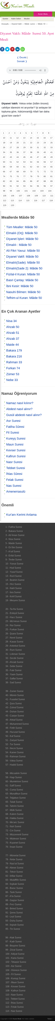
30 (31, 147)
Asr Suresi (13, 421)
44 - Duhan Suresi (15, 711)
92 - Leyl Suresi (13, 916)
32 (45, 147)
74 (4, 176)
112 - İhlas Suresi (14, 1003)
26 (4, 147)
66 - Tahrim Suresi (15, 806)
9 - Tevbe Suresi (14, 559)
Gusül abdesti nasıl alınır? (24, 415)
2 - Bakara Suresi (14, 531)
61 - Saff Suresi (13, 785)
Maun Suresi (14, 444)
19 (11, 143)
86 (31, 181)
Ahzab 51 (12, 332)
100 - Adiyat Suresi (15, 954)
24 (45, 143)
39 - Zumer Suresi (14, 691)
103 (42, 191)
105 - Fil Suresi (13, 974)
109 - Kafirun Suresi (15, 990)
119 (4, 205)
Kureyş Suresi (15, 438)
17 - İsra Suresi (13, 592)
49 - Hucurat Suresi (15, 732)
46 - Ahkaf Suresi (14, 720)
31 (38, 147)
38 (31, 152)
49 (51, 157)
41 (51, 152)
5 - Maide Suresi (14, 543)
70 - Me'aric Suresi (15, 822)
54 (31, 162)
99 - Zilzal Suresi (14, 950)
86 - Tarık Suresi (14, 892)
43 (11, 157)
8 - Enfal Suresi (13, 555)
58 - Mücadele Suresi (16, 773)
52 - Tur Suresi (13, 744)
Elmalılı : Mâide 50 (18, 245)
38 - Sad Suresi (13, 682)
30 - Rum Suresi (14, 650)
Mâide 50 (41, 24)
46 (31, 157)
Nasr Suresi (14, 462)
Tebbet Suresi (15, 468)
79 (38, 176)
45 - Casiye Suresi (15, 715)
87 (38, 181)
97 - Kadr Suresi (14, 941)
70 (31, 171)
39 (38, 152)
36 (17, 152)
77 (24, 176)
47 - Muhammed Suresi (17, 724)
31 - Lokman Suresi (15, 654)
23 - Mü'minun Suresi (16, 621)
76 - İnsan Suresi (14, 847)
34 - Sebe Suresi (14, 666)
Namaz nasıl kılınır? (19, 403)
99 (11, 191)
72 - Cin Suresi (13, 830)
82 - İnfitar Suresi (14, 876)
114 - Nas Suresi (14, 1011)
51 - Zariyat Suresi (15, 740)
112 (4, 200)
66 (4, 171)
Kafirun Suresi (16, 456)
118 (51, 200)
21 (24, 143)
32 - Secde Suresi (14, 658)
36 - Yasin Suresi (14, 674)
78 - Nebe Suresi (14, 859)
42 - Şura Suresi (14, 703)
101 (26, 191)
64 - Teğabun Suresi (16, 798)
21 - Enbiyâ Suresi (15, 613)
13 (24, 138)
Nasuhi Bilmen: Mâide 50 (23, 292)
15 (38, 138)
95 (38, 186)
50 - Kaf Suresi (13, 736)
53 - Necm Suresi (14, 748)
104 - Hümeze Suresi (16, 970)
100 (18, 191)
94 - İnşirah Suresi (15, 925)
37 (24, 152)
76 (17, 176)
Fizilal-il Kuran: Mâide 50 (23, 274)
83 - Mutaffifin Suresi (16, 880)
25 (51, 143)
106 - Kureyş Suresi (15, 978)
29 (24, 147)
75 (11, 176)
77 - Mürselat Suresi (16, 855)
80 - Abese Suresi (14, 867)
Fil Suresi (12, 432)
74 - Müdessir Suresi (16, 838)
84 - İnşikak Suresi (15, 884)
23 (38, 143)
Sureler (5, 19)
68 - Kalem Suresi (14, 814)
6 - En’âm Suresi (14, 547)
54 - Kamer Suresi (15, 752)
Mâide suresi (30, 24)
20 (17, 143)
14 (31, 138)
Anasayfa (5, 24)
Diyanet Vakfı (17, 24)
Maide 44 (12, 344)
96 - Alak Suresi (13, 937)
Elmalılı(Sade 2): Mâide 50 (24, 268)
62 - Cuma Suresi (14, 789)
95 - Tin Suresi (13, 929)
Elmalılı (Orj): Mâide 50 (22, 233)
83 (11, 181)
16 (44, 138)
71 (38, 171)
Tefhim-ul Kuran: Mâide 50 (24, 298)
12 (17, 138)
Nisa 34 (11, 321)
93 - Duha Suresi (14, 920)
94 (31, 186)
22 (31, 143)
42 (4, 157)
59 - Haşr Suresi (14, 777)
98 (4, 191)
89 (51, 181)
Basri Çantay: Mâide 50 (22, 280)
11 (11, 138)
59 (11, 167)
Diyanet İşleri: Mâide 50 (22, 239)
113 (12, 200)
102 (34, 191)
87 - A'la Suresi (13, 896)
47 (38, 157)
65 (51, 167)
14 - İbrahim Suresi (15, 580)
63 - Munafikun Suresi (16, 793)
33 (51, 147)
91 (11, 186)
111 (51, 196)
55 (38, 162)
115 (27, 200)
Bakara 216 (14, 356)
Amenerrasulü (15, 491)
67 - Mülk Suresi (14, 810)
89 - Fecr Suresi (13, 904)
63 (38, 167)
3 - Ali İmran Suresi (15, 535)
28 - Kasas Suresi (14, 641)
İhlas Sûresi (14, 474)
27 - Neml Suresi (14, 637)
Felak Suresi (14, 480)
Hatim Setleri (16, 19)
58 (4, 167)
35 (11, 152)
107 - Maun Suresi (15, 982)
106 (12, 196)
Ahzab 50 (12, 327)
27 (11, 147)
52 (17, 162)
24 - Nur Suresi (13, 625)
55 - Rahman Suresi (16, 756)
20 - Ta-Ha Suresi (14, 609)
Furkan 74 (13, 368)
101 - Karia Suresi (15, 958)
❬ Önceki (21, 57)
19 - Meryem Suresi (15, 600)
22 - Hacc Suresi (14, 617)
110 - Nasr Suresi (14, 994)
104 (49, 191)
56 (45, 162)
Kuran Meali (17, 1019)
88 (45, 181)
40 (45, 152)
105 (4, 196)
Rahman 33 (14, 362)
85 (24, 181)
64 (45, 167)
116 (35, 200)
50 (4, 162)
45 (24, 157)
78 (31, 176)
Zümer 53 (12, 374)
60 (17, 167)
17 (51, 138)
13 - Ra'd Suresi (14, 576)
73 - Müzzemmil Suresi (17, 834)
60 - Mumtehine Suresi (17, 781)
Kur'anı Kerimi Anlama (21, 514)
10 (4, 138)
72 (45, 171)
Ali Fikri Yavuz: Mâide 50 (23, 250)
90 (4, 186)
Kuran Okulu (43, 14)
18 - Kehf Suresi (14, 596)
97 (51, 186)
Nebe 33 (12, 380)
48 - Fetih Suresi (14, 728)
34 (4, 152)
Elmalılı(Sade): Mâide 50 (23, 262)
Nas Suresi (13, 485)
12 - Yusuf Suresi (14, 572)
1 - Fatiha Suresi (14, 527)
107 (20, 196)
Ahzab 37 (12, 338)
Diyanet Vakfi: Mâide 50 (22, 256)
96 (45, 186)
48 (45, 157)
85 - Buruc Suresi (14, 888)
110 (44, 196)
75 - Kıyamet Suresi (15, 842)
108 (28, 196)
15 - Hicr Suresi (13, 584)
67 (11, 171)
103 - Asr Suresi (13, 966)
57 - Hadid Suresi (14, 765)
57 (51, 162)
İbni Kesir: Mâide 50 (19, 286)
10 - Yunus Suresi (14, 563)
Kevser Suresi (15, 450)
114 (20, 200)
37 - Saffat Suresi (14, 678)
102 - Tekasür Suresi (16, 962)
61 (24, 167)
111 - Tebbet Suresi (15, 999)
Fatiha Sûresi (15, 426)
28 (17, 147)
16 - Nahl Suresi (14, 588)
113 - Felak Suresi (15, 1007)
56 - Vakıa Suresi (14, 760)
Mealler (27, 19)
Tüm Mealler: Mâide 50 (21, 227)
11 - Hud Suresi (13, 568)
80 (45, 176)
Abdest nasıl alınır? (19, 409)
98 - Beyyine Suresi (15, 945)
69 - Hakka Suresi (14, 818)
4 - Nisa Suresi (13, 539)
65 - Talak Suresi (14, 802)
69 (24, 171)
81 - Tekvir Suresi (14, 872)
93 (24, 186)
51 (11, 162)
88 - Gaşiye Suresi (15, 900)
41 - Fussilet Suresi (15, 699)
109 (36, 196)
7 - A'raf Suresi (13, 551)
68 (17, 171)
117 (43, 200)
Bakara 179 (14, 350)
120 (12, 205)
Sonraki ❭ (22, 61)
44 (17, 157)
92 (17, 186)
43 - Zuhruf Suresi (14, 707)
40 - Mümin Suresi (15, 695)
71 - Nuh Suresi (13, 826)
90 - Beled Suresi (14, 908)
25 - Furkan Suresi (15, 629)
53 (24, 162)
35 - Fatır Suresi (13, 670)
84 (17, 181)
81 (51, 176)
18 (4, 143)
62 (31, 167)
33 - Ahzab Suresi (14, 662)
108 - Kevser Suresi (15, 986)
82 (4, 181)
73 (51, 171)
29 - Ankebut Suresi (15, 646)
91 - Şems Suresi (14, 912)
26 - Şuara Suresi (14, 633)
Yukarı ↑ (50, 1019)
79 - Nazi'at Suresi (15, 863)
